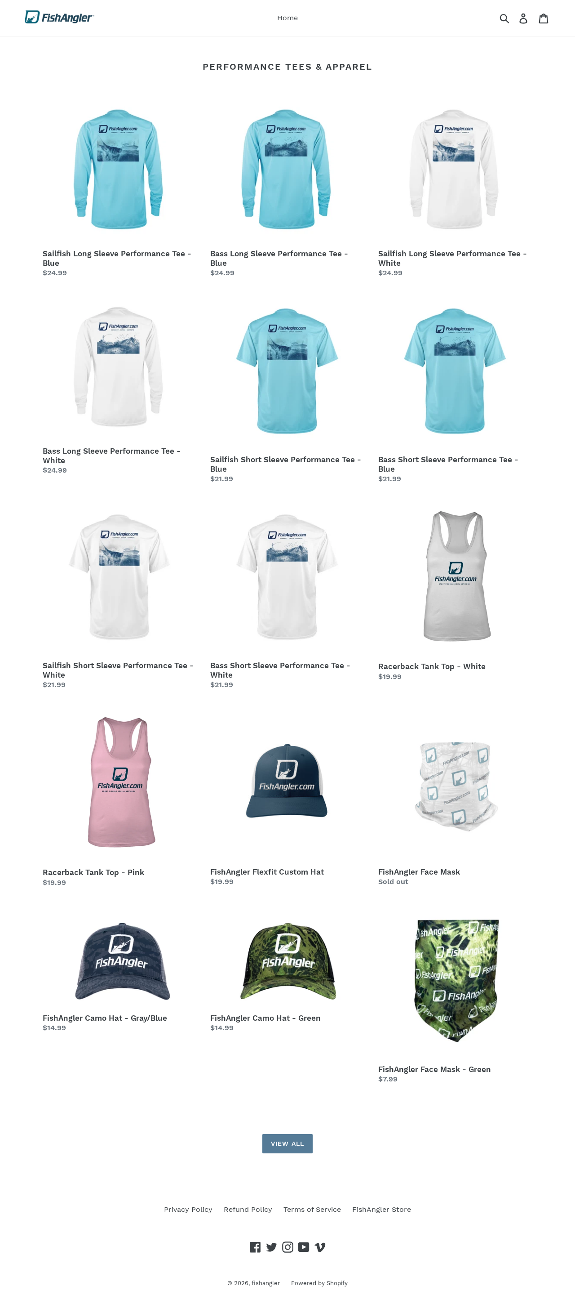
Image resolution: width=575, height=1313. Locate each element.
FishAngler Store (381, 1209)
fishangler (266, 1283)
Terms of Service (312, 1209)
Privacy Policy (188, 1209)
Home (287, 17)
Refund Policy (248, 1209)
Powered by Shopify (319, 1283)
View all (287, 1143)
